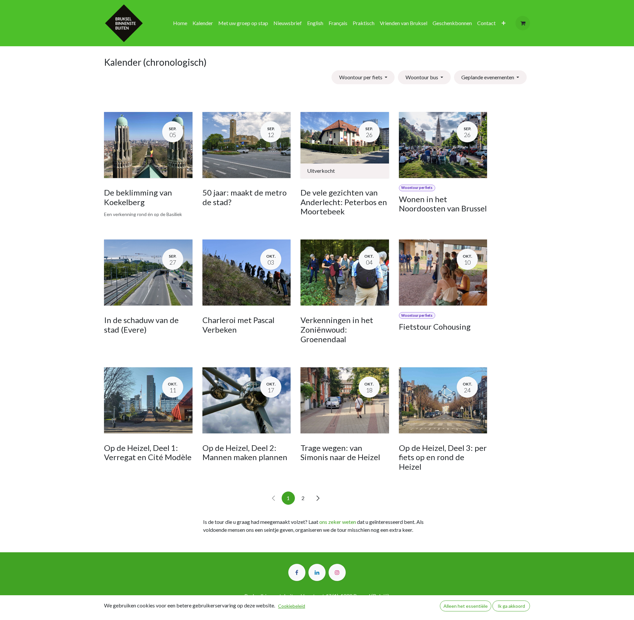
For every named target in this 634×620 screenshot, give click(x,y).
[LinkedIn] (317, 572)
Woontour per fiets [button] (361, 77)
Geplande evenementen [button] (488, 77)
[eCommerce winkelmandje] (522, 23)
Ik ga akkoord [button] (511, 606)
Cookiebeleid (291, 606)
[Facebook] (296, 572)
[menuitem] (180, 23)
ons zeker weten (337, 522)
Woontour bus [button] (422, 77)
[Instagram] (337, 572)
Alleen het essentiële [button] (465, 606)
